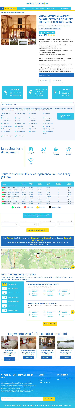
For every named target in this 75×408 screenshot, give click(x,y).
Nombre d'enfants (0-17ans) (64, 221)
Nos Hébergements (10, 8)
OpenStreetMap (66, 268)
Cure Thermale (51, 8)
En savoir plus (9, 359)
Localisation (57, 80)
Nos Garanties (64, 8)
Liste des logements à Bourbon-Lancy (15, 12)
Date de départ (24, 221)
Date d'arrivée (4, 221)
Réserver (45, 80)
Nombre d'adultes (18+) (45, 221)
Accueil (3, 12)
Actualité (24, 8)
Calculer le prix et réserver (36, 230)
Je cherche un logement (37, 8)
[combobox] (47, 224)
